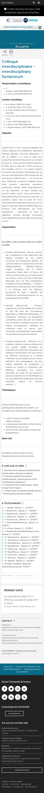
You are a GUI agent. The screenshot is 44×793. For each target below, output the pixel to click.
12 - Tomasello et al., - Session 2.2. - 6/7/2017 (22, 543)
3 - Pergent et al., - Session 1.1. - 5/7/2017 (21, 514)
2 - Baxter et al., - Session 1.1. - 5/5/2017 (21, 511)
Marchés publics (31, 787)
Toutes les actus (22, 770)
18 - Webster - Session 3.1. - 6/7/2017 (19, 561)
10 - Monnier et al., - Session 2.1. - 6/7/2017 (22, 537)
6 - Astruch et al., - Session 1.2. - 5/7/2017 (21, 519)
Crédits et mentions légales (12, 781)
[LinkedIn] (24, 689)
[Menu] (40, 28)
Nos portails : (8, 3)
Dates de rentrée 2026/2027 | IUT (14, 741)
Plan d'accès (14, 784)
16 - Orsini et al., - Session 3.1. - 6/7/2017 (21, 555)
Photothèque (7, 787)
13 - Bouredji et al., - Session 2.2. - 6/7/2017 (22, 546)
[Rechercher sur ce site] (34, 2)
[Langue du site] (38, 3)
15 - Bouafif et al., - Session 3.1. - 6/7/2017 (21, 552)
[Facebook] (4, 689)
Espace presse (26, 784)
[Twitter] (11, 689)
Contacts (5, 784)
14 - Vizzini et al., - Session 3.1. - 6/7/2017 (21, 549)
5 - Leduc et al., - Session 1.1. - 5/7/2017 (20, 517)
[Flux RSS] (24, 697)
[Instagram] (18, 689)
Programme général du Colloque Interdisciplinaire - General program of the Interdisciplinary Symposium (19, 479)
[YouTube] (4, 697)
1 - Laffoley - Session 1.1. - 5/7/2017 (19, 508)
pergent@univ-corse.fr (11, 653)
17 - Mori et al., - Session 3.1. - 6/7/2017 (20, 558)
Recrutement (18, 787)
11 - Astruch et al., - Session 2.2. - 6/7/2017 (22, 540)
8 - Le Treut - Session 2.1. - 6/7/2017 (19, 528)
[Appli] (18, 697)
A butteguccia (14, 713)
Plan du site (8, 667)
